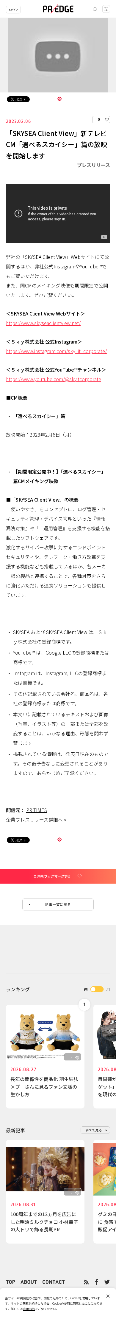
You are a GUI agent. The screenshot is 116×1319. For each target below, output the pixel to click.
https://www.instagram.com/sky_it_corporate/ (56, 351)
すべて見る (93, 1130)
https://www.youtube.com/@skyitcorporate (53, 379)
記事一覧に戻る (58, 904)
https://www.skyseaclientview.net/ (43, 323)
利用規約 (29, 1308)
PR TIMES (36, 810)
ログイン (13, 9)
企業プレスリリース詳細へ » (36, 819)
